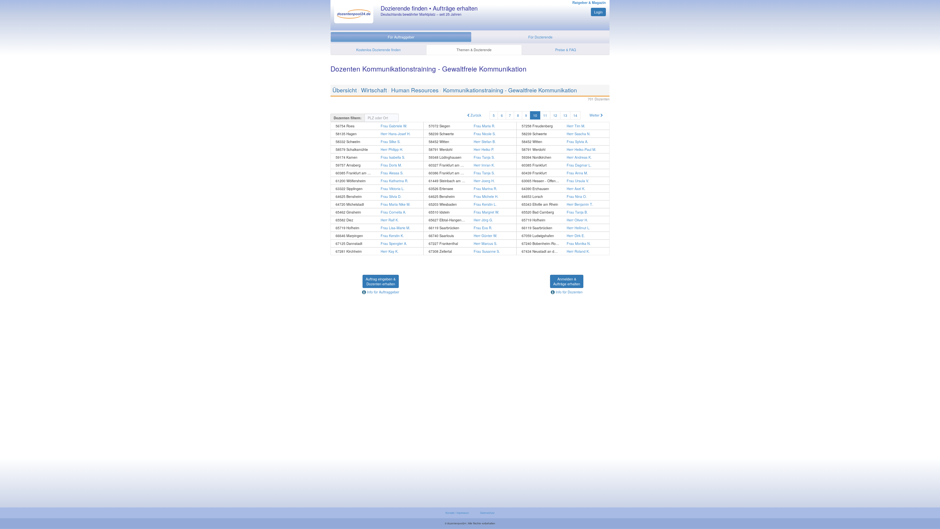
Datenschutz (487, 513)
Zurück (475, 115)
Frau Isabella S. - (377, 157)
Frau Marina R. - (470, 188)
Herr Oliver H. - (563, 220)
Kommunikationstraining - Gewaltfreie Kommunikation (510, 90)
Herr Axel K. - (563, 188)
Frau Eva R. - (470, 227)
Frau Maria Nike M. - (377, 204)
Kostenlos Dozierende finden (378, 49)
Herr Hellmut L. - (563, 227)
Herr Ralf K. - (377, 220)
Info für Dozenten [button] (569, 291)
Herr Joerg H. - (470, 180)
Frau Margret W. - (470, 212)
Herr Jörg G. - (470, 220)
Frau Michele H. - (470, 196)
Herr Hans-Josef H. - (377, 133)
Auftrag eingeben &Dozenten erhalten (381, 281)
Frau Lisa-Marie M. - (377, 227)
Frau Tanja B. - (563, 212)
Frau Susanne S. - (470, 251)
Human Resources (415, 90)
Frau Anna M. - (563, 173)
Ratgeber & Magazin (589, 2)
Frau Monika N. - (563, 243)
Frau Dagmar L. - (563, 165)
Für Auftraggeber (401, 37)
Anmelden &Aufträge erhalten (566, 281)
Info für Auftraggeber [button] (382, 291)
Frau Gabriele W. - (377, 126)
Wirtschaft (374, 90)
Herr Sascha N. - (563, 133)
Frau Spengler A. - (377, 243)
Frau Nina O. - (563, 196)
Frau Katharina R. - (377, 180)
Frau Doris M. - (377, 165)
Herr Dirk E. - (563, 235)
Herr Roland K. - (563, 251)
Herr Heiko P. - (470, 149)
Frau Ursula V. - (563, 180)
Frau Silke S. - (377, 141)
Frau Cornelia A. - (377, 212)
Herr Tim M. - (563, 126)
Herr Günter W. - (470, 235)
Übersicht (344, 90)
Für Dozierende (540, 37)
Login (598, 12)
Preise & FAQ (565, 49)
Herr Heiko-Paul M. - (563, 149)
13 (565, 115)
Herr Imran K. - (470, 165)
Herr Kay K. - (377, 251)
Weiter (594, 115)
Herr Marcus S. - (470, 243)
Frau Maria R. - (470, 126)
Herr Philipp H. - (377, 149)
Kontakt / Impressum (457, 513)
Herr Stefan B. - (470, 141)
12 (555, 115)
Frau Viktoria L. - (377, 188)
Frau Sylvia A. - (563, 141)
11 (545, 115)
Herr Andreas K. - (563, 157)
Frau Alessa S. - (377, 173)
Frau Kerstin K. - (377, 235)
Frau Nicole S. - (470, 133)
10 (535, 115)
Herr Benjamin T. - (563, 204)
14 (575, 115)
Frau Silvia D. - (377, 196)
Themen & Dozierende (474, 49)
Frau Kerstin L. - (470, 204)
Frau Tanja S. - (470, 157)
